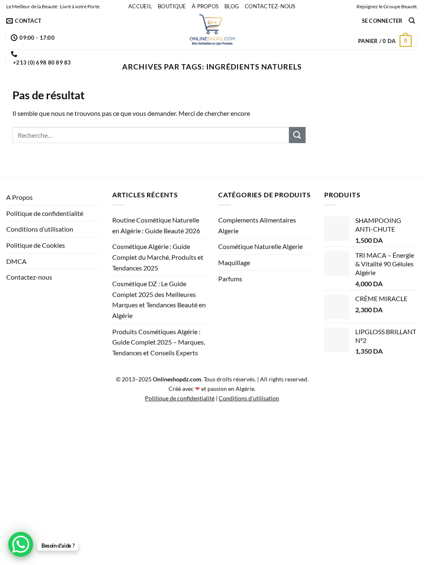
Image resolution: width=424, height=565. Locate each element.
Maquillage (234, 262)
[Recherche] (412, 21)
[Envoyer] (297, 135)
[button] (382, 20)
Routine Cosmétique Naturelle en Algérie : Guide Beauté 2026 (156, 225)
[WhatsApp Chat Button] (20, 544)
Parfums (230, 278)
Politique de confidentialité (44, 213)
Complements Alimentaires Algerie (257, 225)
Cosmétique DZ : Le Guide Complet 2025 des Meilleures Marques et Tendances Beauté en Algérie (159, 299)
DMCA (16, 261)
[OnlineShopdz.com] (212, 31)
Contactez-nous (270, 6)
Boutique (172, 6)
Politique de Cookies (35, 245)
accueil (140, 6)
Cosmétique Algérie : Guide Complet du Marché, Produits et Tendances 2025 (157, 256)
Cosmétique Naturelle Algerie (260, 246)
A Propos (19, 197)
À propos (205, 6)
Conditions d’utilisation (39, 229)
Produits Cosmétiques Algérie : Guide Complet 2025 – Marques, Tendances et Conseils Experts (158, 342)
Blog (231, 6)
